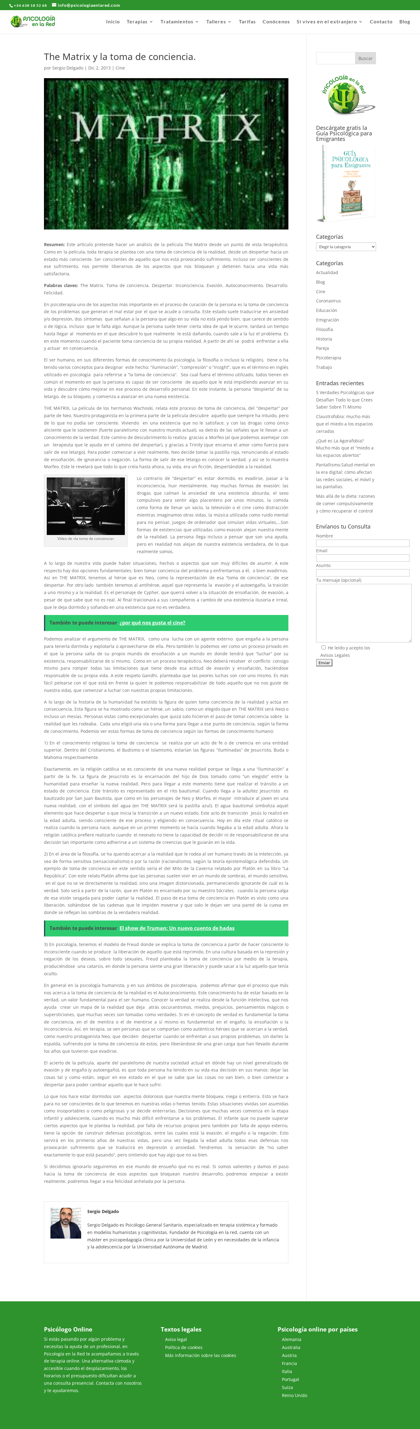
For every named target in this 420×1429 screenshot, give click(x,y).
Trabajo (324, 367)
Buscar (366, 58)
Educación (326, 310)
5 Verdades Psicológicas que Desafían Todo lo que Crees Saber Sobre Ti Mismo (345, 399)
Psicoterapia (328, 358)
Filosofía (324, 329)
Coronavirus (328, 301)
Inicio (113, 21)
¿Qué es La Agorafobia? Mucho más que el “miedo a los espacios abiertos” (345, 448)
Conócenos (276, 21)
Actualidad (327, 272)
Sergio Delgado (67, 68)
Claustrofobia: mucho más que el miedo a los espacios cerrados (344, 423)
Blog (404, 21)
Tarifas (247, 21)
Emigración (327, 320)
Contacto (381, 21)
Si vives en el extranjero (327, 21)
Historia (324, 339)
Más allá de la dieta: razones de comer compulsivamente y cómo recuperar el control (345, 503)
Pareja (322, 348)
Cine (120, 68)
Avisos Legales (335, 655)
